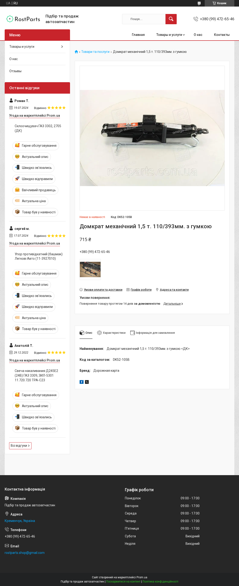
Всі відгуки (19, 445)
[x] (87, 383)
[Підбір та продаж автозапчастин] (23, 19)
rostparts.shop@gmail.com (25, 553)
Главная (138, 35)
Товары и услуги (169, 35)
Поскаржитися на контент (123, 581)
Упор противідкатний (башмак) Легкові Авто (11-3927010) (39, 256)
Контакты (222, 35)
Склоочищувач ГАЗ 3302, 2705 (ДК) (38, 128)
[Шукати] (171, 19)
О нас (198, 35)
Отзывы (15, 71)
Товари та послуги (95, 52)
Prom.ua (142, 577)
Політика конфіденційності (160, 581)
